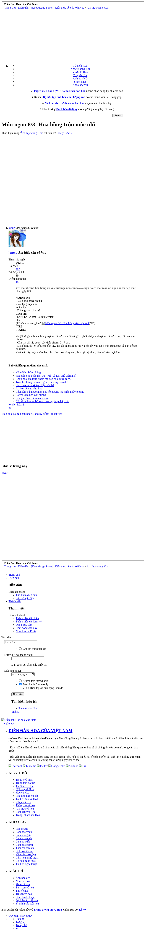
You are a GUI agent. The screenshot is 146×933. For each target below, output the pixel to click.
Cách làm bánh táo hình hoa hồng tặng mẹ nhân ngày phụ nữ (50, 391)
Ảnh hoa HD (80, 78)
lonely (60, 133)
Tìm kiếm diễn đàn (26, 594)
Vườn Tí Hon (80, 72)
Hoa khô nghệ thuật (27, 795)
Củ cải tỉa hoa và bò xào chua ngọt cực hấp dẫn (42, 401)
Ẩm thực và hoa (25, 808)
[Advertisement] (73, 36)
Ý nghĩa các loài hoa (27, 903)
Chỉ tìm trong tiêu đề (34, 648)
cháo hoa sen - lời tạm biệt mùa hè (35, 385)
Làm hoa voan (24, 831)
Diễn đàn (14, 577)
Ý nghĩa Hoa (80, 75)
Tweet (4, 472)
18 (17, 281)
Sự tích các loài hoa (27, 900)
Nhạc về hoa (23, 881)
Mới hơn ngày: (12, 670)
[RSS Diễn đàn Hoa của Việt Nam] (82, 765)
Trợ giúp (20, 922)
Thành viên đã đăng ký (29, 621)
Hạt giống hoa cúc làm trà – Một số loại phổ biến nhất (46, 375)
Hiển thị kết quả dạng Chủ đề (46, 687)
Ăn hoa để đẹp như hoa (29, 388)
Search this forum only (35, 684)
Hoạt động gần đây (26, 627)
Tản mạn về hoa (25, 887)
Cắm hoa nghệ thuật (27, 857)
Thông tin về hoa (25, 805)
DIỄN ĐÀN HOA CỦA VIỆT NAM (40, 730)
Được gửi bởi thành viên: (18, 654)
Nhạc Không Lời (80, 68)
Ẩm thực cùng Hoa (31, 133)
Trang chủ (14, 574)
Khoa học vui (80, 84)
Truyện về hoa (24, 893)
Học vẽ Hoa (22, 792)
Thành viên (15, 601)
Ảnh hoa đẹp (23, 877)
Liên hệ (20, 918)
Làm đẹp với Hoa (25, 811)
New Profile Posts (26, 631)
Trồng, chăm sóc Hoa (28, 814)
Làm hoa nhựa (24, 838)
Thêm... (15, 711)
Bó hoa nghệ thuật (26, 860)
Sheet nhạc (80, 81)
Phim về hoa (23, 884)
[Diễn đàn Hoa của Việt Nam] (18, 719)
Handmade (22, 828)
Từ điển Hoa (80, 65)
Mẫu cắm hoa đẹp (26, 854)
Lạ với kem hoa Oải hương (31, 394)
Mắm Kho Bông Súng (28, 372)
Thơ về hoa (22, 890)
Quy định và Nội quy (21, 915)
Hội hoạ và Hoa (25, 789)
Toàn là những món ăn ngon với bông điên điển (42, 382)
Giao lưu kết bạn (25, 897)
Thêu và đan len (25, 847)
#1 (10, 407)
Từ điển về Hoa (24, 786)
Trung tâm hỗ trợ (25, 782)
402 (18, 269)
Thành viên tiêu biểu (27, 618)
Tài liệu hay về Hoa (27, 798)
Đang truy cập (24, 624)
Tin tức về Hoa (24, 779)
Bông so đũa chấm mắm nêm (32, 398)
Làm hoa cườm (24, 844)
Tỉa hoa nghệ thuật (26, 863)
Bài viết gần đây (25, 598)
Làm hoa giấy (23, 835)
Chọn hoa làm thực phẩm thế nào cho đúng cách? (43, 378)
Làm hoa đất (23, 841)
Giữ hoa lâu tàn (24, 851)
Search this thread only (35, 680)
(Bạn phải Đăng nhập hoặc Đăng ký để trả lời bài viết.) (32, 413)
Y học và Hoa (23, 802)
